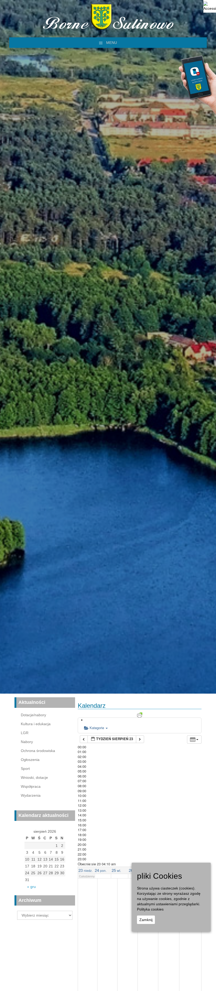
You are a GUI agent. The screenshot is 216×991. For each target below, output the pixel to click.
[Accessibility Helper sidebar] (209, 6)
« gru (31, 887)
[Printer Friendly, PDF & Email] (139, 714)
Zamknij (146, 920)
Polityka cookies (150, 909)
